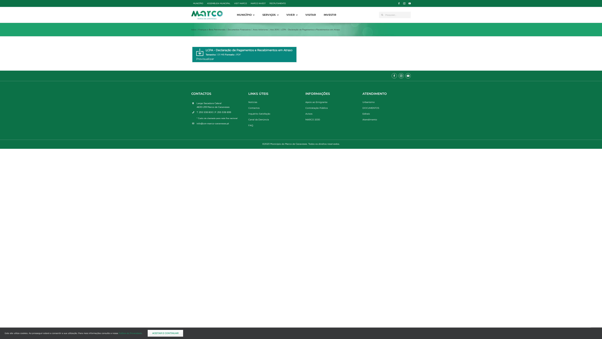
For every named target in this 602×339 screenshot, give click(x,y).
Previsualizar (205, 58)
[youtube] (410, 3)
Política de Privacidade (130, 333)
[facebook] (399, 3)
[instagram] (404, 3)
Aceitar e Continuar (165, 333)
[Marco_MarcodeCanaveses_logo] (207, 12)
